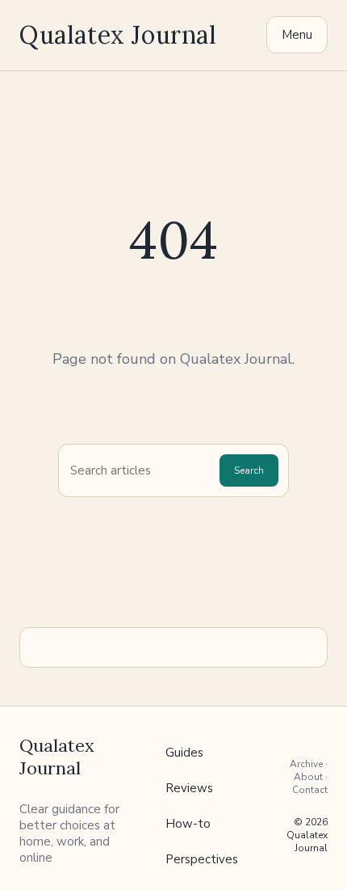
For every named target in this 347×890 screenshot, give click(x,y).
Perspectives (201, 859)
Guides (184, 752)
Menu (297, 35)
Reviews (189, 788)
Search (249, 470)
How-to (188, 824)
